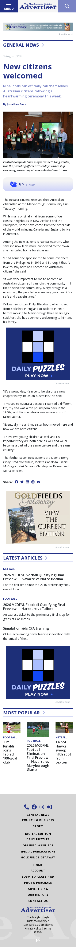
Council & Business (38, 820)
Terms (47, 928)
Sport (38, 826)
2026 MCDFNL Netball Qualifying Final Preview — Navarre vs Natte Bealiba (33, 577)
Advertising (38, 889)
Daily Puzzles (37, 839)
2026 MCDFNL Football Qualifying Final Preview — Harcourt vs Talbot (34, 606)
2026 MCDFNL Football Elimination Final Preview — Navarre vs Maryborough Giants (38, 757)
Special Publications (38, 851)
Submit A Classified (38, 876)
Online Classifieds (38, 845)
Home (37, 865)
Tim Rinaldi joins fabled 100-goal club (10, 752)
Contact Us (38, 901)
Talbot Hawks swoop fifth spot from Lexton (63, 752)
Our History (38, 895)
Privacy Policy (33, 928)
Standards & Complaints (38, 925)
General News (21, 45)
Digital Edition (38, 833)
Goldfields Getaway (38, 857)
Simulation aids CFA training (26, 628)
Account (38, 870)
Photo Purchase (38, 883)
